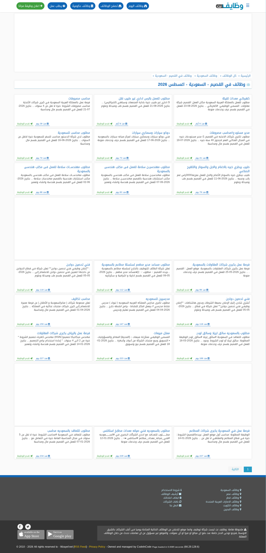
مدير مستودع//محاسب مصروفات (230, 133)
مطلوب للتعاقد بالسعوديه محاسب (68, 431)
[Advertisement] (133, 42)
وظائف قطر (233, 497)
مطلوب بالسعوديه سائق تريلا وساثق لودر (223, 333)
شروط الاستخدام (171, 490)
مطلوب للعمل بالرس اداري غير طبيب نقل (144, 99)
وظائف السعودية (230, 490)
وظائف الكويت (231, 505)
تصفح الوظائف (110, 6)
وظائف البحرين (232, 509)
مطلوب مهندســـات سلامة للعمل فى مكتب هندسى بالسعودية (57, 169)
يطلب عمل (56, 6)
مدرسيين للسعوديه (158, 299)
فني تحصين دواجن (78, 265)
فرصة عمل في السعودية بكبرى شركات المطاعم (219, 431)
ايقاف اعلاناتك (171, 497)
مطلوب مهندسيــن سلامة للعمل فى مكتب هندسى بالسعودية (137, 169)
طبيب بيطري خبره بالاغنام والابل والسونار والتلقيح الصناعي (218, 169)
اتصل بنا (174, 505)
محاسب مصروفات (79, 99)
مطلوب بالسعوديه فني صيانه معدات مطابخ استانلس (136, 431)
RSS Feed (80, 546)
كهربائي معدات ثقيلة (236, 99)
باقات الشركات (171, 501)
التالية (235, 469)
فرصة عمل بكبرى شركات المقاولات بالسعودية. (221, 265)
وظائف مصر (233, 494)
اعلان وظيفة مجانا (29, 6)
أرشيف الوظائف (170, 494)
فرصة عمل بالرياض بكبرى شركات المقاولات (63, 333)
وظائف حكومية (81, 6)
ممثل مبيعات (162, 333)
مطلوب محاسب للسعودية (74, 133)
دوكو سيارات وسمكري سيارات (151, 133)
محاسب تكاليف (80, 299)
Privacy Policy (97, 546)
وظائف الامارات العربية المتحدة (223, 501)
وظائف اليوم (136, 6)
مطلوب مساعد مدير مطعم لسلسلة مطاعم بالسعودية (136, 265)
